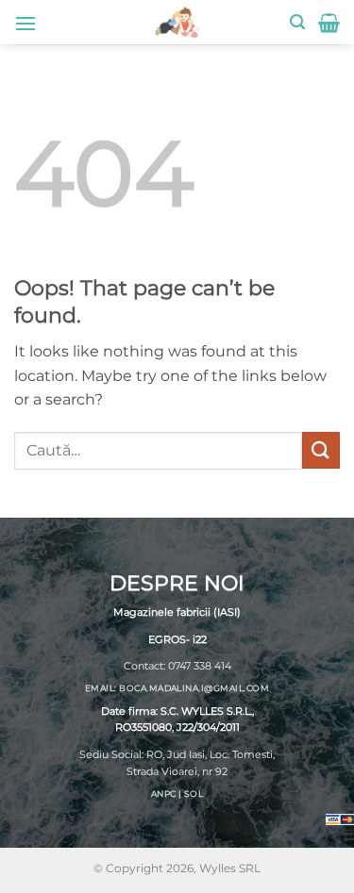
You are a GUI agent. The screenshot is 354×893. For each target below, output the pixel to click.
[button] (25, 23)
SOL (193, 793)
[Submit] (321, 450)
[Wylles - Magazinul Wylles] (177, 22)
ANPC (164, 793)
